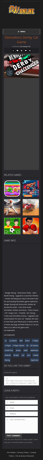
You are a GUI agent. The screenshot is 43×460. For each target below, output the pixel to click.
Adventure (34, 350)
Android (8, 355)
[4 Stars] (17, 46)
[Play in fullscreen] (21, 50)
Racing (7, 360)
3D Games (34, 345)
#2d (21, 341)
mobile (35, 355)
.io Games (13, 341)
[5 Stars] (19, 46)
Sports (28, 196)
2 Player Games (18, 345)
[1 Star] (13, 46)
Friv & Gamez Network (25, 456)
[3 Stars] (16, 46)
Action (18, 350)
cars (28, 355)
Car (23, 355)
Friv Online (11, 452)
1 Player (35, 341)
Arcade (16, 355)
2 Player (8, 345)
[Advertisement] (23, 21)
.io (6, 341)
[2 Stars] (14, 46)
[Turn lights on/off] (13, 50)
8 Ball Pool (9, 350)
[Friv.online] (21, 9)
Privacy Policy (23, 452)
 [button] (25, 50)
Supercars (34, 360)
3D (27, 345)
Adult (26, 350)
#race (27, 341)
